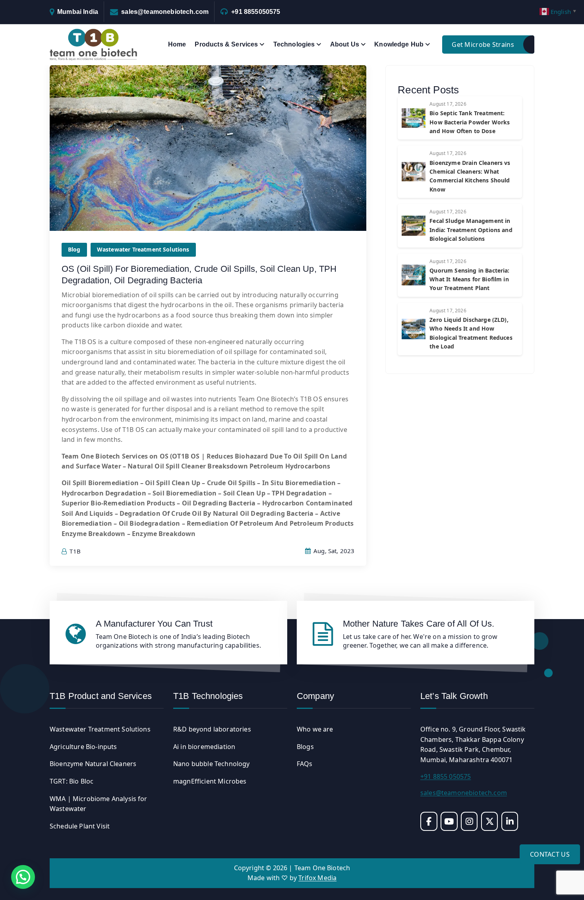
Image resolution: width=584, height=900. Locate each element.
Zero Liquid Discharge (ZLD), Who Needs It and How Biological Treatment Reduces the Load (470, 333)
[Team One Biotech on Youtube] (449, 821)
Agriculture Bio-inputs (83, 746)
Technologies (294, 44)
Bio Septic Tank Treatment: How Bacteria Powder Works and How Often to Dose (469, 122)
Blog (74, 249)
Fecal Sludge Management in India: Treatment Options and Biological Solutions (470, 229)
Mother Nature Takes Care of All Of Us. (419, 624)
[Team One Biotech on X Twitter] (489, 821)
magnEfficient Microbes (210, 781)
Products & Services (226, 44)
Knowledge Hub (398, 44)
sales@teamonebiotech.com (165, 11)
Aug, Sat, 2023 (333, 551)
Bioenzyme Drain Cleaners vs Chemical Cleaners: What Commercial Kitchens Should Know (469, 176)
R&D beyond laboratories (212, 729)
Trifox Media (317, 877)
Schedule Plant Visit (80, 826)
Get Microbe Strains (483, 44)
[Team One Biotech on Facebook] (428, 821)
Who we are (315, 729)
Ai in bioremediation (204, 746)
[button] (23, 877)
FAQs (305, 763)
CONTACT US (550, 854)
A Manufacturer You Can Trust (154, 624)
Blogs (305, 746)
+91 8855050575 (255, 11)
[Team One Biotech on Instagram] (469, 821)
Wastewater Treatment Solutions (143, 249)
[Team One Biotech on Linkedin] (509, 821)
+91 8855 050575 (445, 776)
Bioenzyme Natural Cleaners (93, 763)
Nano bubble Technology (211, 763)
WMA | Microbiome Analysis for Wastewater (98, 803)
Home (177, 44)
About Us (344, 44)
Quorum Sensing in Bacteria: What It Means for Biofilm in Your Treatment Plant (469, 279)
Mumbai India (77, 11)
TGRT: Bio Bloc (71, 781)
